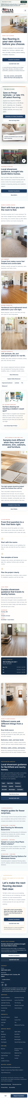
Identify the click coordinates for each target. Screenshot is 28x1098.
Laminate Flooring (5, 1002)
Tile (22, 382)
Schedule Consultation (14, 59)
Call (5, 1095)
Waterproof (4, 386)
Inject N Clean (4, 1055)
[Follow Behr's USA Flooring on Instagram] (5, 985)
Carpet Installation (5, 997)
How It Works (14, 509)
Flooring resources (16, 1084)
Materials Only (18, 1053)
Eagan (3, 783)
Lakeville (11, 786)
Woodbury (17, 783)
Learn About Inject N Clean (10, 425)
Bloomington (12, 789)
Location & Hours (6, 979)
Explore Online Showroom (14, 378)
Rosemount (18, 786)
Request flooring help (6, 1084)
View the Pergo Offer (14, 120)
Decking (3, 1010)
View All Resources (5, 1072)
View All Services (14, 374)
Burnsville (4, 789)
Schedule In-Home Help (14, 505)
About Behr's (14, 195)
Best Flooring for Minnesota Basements (10, 1067)
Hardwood (3, 1019)
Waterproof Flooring (6, 1005)
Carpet (16, 1017)
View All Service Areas (20, 1042)
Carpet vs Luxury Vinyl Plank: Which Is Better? (12, 1070)
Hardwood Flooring (19, 997)
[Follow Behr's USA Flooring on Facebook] (2, 985)
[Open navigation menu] (25, 10)
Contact (16, 1058)
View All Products (5, 1017)
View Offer (23, 1)
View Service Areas (14, 794)
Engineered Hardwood (6, 1000)
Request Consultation (19, 1095)
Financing (17, 1055)
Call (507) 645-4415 (14, 63)
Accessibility (12, 1087)
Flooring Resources (6, 1053)
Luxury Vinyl (17, 1019)
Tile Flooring (18, 1002)
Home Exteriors (18, 1008)
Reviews (3, 1048)
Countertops (4, 1008)
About (2, 1058)
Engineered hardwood (7, 382)
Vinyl (2, 1025)
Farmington (20, 789)
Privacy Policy (4, 1087)
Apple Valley (10, 783)
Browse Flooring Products (18, 1049)
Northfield (4, 786)
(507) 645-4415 (6, 970)
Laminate (17, 382)
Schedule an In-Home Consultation (14, 116)
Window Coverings (19, 1005)
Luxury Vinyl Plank (19, 1000)
